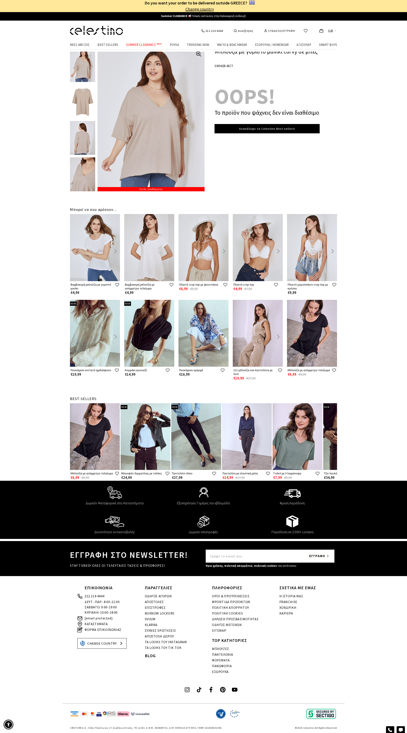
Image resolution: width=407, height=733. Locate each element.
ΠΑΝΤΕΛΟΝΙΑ (222, 654)
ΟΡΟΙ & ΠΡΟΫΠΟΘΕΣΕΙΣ (230, 596)
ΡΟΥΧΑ (174, 45)
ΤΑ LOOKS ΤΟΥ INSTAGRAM (166, 642)
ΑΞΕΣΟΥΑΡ (304, 45)
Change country (199, 9)
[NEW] (95, 366)
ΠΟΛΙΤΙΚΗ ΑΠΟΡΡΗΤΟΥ (230, 607)
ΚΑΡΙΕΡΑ (286, 613)
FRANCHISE (288, 602)
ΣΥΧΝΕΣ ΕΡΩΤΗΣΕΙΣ (160, 630)
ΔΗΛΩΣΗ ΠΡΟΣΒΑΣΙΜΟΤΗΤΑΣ (235, 619)
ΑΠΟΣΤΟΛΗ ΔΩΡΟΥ (159, 636)
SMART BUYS (328, 45)
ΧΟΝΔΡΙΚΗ (288, 607)
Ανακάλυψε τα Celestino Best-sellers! (267, 129)
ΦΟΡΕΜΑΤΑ (221, 660)
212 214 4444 (94, 596)
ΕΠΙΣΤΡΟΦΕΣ (155, 607)
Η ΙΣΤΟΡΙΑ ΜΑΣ (291, 596)
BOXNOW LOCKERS (159, 613)
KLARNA (151, 625)
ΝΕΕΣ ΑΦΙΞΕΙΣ (80, 45)
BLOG (150, 655)
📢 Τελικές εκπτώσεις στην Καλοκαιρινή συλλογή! (203, 16)
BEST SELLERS (108, 45)
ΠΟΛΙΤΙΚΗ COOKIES (227, 613)
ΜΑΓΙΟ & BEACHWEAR (232, 45)
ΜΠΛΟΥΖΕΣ (220, 649)
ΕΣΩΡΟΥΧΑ (220, 672)
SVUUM (150, 619)
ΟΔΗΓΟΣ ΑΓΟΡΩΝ (158, 596)
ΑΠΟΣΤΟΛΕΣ (154, 602)
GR (330, 30)
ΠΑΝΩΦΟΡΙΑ (222, 666)
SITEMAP (219, 630)
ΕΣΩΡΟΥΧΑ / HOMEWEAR (272, 45)
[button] (8, 724)
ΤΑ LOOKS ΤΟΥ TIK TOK (163, 648)
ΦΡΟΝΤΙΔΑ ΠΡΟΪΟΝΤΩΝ (231, 602)
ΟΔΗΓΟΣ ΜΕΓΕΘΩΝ (227, 625)
